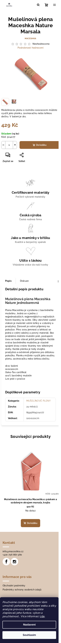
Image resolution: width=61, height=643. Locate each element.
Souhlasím (29, 635)
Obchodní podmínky (14, 585)
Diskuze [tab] (24, 281)
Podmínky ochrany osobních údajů (22, 589)
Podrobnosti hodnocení (30, 47)
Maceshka (30, 38)
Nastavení (29, 624)
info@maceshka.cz (13, 551)
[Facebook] (6, 561)
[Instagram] (14, 561)
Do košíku (41, 145)
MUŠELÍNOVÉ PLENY (38, 400)
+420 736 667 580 (12, 554)
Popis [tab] (8, 281)
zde (42, 616)
